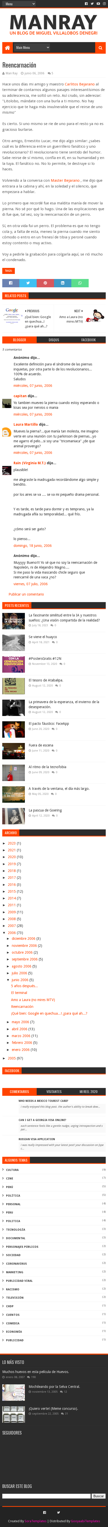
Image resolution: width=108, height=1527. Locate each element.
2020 (12, 857)
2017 (12, 878)
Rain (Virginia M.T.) (30, 463)
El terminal (19, 993)
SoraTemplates (35, 1521)
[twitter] (92, 4)
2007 (12, 926)
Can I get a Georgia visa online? (42, 1120)
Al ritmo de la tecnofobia (47, 767)
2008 (12, 919)
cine (9, 1178)
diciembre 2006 (24, 939)
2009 (12, 912)
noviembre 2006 (25, 946)
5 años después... (24, 986)
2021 (12, 850)
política (13, 1195)
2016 (12, 885)
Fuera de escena (41, 745)
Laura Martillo (26, 424)
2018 (12, 871)
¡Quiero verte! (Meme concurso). (53, 1409)
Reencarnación (22, 1007)
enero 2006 (21, 1050)
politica (13, 1221)
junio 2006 (20, 980)
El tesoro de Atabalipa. (46, 680)
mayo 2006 (21, 1022)
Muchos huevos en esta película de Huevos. (35, 1372)
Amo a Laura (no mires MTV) (33, 1000)
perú (9, 1187)
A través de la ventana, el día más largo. (59, 789)
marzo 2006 (21, 1036)
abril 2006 (20, 1029)
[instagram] (104, 4)
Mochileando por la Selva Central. (54, 1387)
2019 (12, 864)
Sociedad (13, 1255)
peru (9, 1212)
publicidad (15, 1340)
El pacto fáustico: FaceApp (49, 724)
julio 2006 (20, 973)
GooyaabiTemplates (85, 1521)
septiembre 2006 (25, 959)
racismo (12, 1289)
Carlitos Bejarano (80, 84)
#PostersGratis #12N (45, 659)
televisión (15, 1297)
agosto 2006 (22, 966)
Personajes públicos (22, 1247)
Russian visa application (37, 1139)
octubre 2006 (23, 952)
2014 (12, 898)
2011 (12, 905)
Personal (13, 1204)
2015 (12, 891)
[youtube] (98, 4)
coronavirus (16, 1263)
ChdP (10, 1306)
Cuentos (13, 1315)
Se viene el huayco (43, 637)
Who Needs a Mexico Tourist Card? (43, 1101)
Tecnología (15, 1229)
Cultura (12, 1170)
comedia (12, 1323)
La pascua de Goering (45, 810)
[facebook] (86, 4)
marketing (14, 1272)
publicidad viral (19, 1281)
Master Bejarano (66, 180)
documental (15, 1238)
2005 (12, 1058)
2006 (12, 933)
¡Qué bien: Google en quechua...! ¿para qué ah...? (49, 1013)
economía (14, 1331)
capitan (20, 396)
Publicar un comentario (26, 594)
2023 (12, 843)
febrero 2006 (22, 1043)
